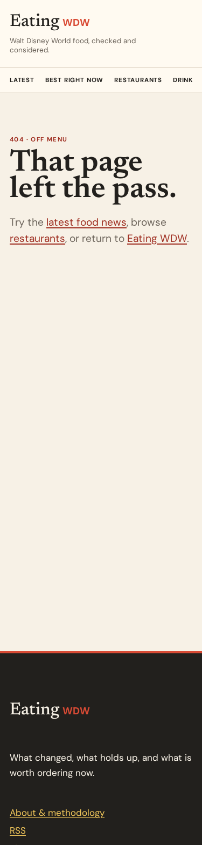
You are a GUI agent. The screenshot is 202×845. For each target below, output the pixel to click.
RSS (18, 830)
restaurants (37, 238)
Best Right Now (74, 80)
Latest (22, 80)
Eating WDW (157, 238)
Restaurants (138, 80)
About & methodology (57, 813)
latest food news (86, 222)
